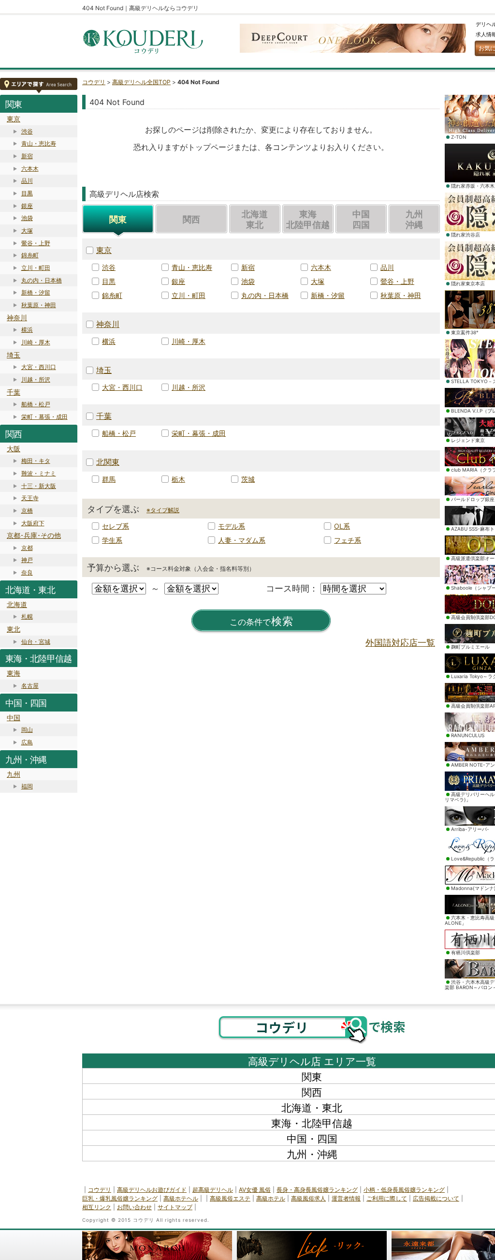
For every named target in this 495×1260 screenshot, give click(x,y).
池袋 (27, 218)
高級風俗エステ (230, 1198)
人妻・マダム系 (241, 540)
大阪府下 (32, 523)
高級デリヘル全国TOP (141, 82)
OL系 (342, 526)
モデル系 (231, 526)
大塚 (27, 230)
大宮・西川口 (38, 367)
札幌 (27, 616)
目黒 (27, 193)
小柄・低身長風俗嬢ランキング (404, 1189)
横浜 (27, 329)
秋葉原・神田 (38, 305)
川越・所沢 (35, 379)
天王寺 (30, 498)
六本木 (30, 168)
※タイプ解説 (162, 510)
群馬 (109, 479)
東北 (13, 629)
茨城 (248, 479)
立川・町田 (35, 267)
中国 (13, 717)
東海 (13, 673)
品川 (27, 180)
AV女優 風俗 (255, 1189)
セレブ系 (115, 526)
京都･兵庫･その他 (34, 535)
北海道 (17, 604)
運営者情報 (346, 1198)
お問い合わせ (134, 1207)
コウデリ (93, 82)
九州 (13, 774)
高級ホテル (270, 1198)
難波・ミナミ (38, 473)
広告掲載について (436, 1198)
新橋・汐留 (35, 292)
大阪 (13, 449)
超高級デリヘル (212, 1189)
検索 (261, 621)
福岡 (27, 786)
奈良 (27, 572)
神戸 (27, 559)
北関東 (107, 462)
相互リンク (96, 1207)
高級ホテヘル (180, 1198)
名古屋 (30, 685)
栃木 (178, 479)
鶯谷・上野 (35, 243)
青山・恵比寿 (38, 143)
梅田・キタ (35, 460)
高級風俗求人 (308, 1198)
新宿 (27, 156)
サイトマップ (175, 1207)
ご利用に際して (386, 1198)
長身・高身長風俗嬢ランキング (317, 1189)
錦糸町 (30, 255)
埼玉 (13, 355)
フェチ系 (347, 540)
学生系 (112, 540)
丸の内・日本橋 (41, 280)
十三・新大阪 (38, 485)
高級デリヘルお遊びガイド (152, 1189)
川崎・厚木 (35, 342)
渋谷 (27, 131)
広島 (27, 742)
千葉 (13, 392)
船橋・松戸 (35, 404)
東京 (13, 119)
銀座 (27, 205)
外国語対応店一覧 (400, 642)
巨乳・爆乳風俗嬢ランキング (120, 1198)
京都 (27, 547)
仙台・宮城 (35, 641)
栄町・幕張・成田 (44, 416)
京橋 (27, 510)
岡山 (27, 729)
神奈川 (17, 317)
